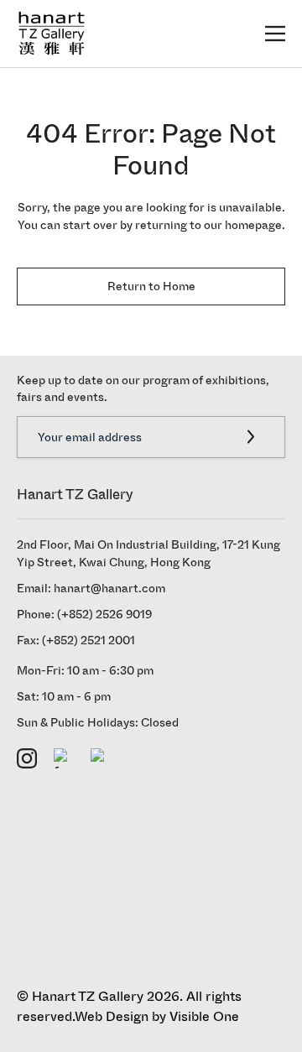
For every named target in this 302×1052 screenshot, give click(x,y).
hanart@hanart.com (109, 588)
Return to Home (151, 286)
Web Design (111, 1016)
